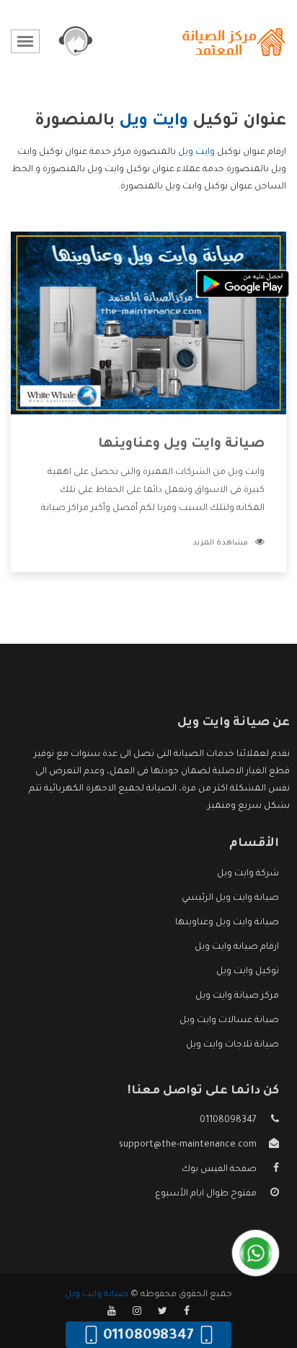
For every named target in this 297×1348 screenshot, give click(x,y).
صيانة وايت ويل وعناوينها (181, 444)
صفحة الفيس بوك (219, 1170)
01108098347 (228, 1121)
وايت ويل (196, 152)
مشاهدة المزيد (220, 543)
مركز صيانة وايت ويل (237, 996)
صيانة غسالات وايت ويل (229, 1021)
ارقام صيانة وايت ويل (237, 947)
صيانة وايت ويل (96, 1295)
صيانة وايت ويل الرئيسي (230, 898)
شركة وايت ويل (248, 874)
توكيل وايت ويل (247, 972)
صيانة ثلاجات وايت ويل (232, 1045)
